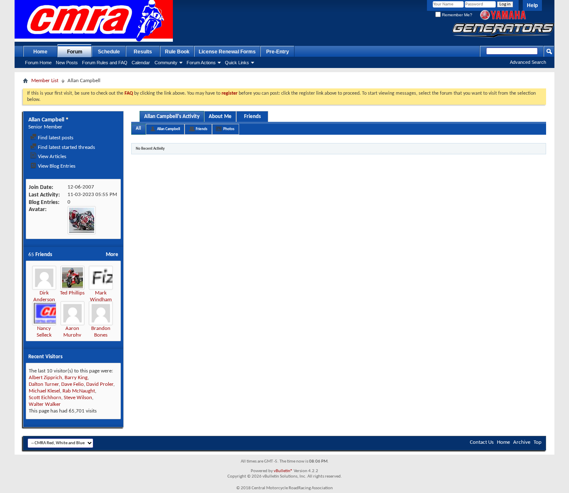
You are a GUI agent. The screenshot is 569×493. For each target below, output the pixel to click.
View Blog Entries (56, 166)
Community (166, 62)
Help (532, 5)
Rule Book (177, 52)
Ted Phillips (72, 293)
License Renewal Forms (227, 52)
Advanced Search (528, 62)
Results (143, 52)
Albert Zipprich (45, 377)
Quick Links (237, 62)
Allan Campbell (168, 129)
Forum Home (38, 62)
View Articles (51, 156)
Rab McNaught (78, 391)
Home (40, 52)
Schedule (109, 52)
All (138, 128)
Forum (74, 52)
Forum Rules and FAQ (104, 62)
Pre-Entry (277, 52)
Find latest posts (55, 138)
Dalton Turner (44, 384)
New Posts (67, 62)
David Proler (99, 384)
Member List (44, 80)
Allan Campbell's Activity (172, 116)
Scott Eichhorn (45, 397)
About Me (220, 116)
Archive (521, 442)
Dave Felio (72, 384)
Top (538, 442)
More (112, 254)
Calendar (141, 62)
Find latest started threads (66, 147)
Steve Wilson (78, 397)
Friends (252, 116)
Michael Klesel (44, 391)
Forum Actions (201, 62)
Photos (229, 129)
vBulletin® (283, 471)
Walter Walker (45, 404)
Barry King (76, 377)
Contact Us (482, 442)
